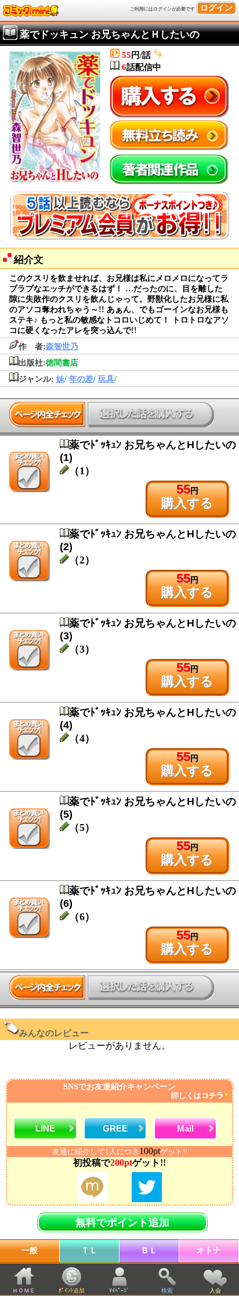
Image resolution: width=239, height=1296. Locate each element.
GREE (115, 1128)
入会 (215, 1290)
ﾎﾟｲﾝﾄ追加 (72, 1290)
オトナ (209, 1250)
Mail (185, 1128)
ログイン (216, 7)
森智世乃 (62, 346)
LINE (45, 1128)
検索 (167, 1290)
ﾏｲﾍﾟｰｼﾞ (119, 1290)
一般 (29, 1250)
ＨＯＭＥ (23, 1290)
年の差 (81, 379)
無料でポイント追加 (122, 1222)
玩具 (106, 379)
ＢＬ (149, 1250)
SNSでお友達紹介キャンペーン (143, 1091)
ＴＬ (89, 1250)
